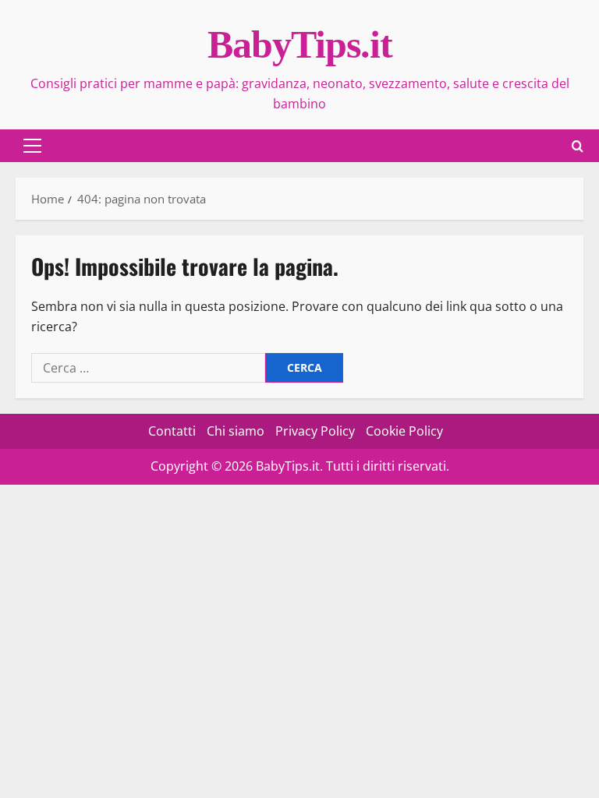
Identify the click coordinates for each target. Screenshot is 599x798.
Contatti (172, 431)
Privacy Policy (315, 431)
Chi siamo (235, 431)
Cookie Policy (404, 431)
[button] (32, 145)
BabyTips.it (299, 44)
